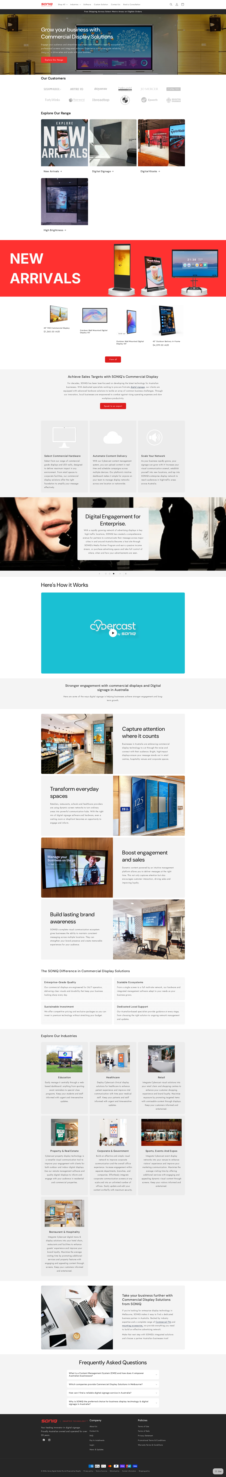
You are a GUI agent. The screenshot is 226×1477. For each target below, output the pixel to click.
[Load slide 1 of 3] (106, 574)
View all (113, 359)
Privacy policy (88, 1471)
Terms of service (101, 1471)
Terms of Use (143, 1426)
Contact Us (94, 1431)
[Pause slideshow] (126, 574)
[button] (62, 4)
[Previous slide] (99, 574)
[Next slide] (120, 574)
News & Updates (97, 1449)
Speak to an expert (113, 406)
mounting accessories (132, 1325)
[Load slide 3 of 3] (114, 574)
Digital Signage (101, 171)
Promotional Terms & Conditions (152, 1440)
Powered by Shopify (74, 1471)
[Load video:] (113, 633)
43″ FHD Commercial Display (57, 328)
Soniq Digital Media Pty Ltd (56, 1471)
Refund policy (114, 1471)
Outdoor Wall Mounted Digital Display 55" (94, 331)
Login (92, 1445)
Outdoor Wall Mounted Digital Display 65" (130, 342)
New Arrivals (51, 171)
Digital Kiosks (149, 171)
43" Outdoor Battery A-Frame (166, 341)
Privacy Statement (145, 1435)
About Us (93, 1426)
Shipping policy (144, 1471)
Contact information (129, 1471)
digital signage (138, 387)
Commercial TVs (163, 1321)
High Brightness (53, 230)
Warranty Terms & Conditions (150, 1445)
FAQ (91, 1435)
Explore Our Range (54, 59)
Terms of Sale (143, 1431)
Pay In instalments (97, 1440)
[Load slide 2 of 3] (110, 574)
